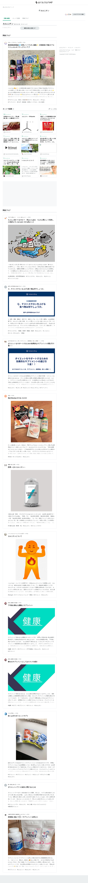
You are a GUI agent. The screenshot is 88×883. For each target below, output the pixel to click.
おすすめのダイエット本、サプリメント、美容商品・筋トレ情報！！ (24, 341)
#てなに (43, 100)
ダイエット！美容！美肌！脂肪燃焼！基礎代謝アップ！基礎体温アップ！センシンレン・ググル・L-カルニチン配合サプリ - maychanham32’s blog (11, 140)
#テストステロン (30, 276)
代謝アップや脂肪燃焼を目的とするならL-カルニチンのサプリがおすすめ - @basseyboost (48, 118)
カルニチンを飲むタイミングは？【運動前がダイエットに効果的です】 (30, 140)
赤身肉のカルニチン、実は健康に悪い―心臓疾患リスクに (11, 117)
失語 (9, 395)
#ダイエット (37, 595)
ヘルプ (72, 50)
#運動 (19, 331)
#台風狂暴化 (11, 276)
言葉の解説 (7, 18)
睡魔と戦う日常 (11, 464)
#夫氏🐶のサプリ (27, 100)
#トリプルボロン (17, 456)
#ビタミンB (19, 387)
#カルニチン (36, 100)
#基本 (32, 331)
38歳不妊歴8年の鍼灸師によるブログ (16, 814)
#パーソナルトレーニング (21, 595)
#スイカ (10, 333)
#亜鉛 (22, 333)
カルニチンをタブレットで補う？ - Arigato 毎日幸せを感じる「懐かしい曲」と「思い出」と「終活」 (11, 162)
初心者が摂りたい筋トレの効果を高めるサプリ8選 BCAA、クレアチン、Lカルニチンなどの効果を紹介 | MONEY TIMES (48, 140)
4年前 (12, 395)
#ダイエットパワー (13, 804)
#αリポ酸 (29, 804)
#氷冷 (19, 100)
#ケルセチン (16, 333)
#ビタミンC (26, 387)
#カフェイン (28, 774)
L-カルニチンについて (28, 160)
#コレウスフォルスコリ (39, 804)
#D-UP (19, 102)
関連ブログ (26, 18)
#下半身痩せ (30, 649)
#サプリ (14, 649)
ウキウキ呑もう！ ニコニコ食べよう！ (17, 217)
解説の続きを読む (29, 28)
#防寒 (17, 525)
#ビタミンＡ (36, 869)
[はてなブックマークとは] (13, 109)
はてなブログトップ (64, 51)
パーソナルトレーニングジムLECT (16, 533)
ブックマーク (7, 114)
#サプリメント (22, 649)
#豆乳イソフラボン (32, 102)
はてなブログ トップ (9, 7)
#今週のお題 (11, 525)
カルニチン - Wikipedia (28, 116)
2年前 (29, 217)
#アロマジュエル (12, 100)
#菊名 (31, 595)
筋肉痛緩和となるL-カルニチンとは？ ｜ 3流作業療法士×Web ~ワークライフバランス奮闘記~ (47, 162)
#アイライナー (12, 102)
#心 (21, 525)
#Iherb (10, 456)
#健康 (9, 649)
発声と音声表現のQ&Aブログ (14, 286)
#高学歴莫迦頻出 (20, 276)
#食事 (24, 331)
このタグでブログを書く (78, 14)
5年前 (20, 659)
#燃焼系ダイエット (13, 806)
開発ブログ (77, 50)
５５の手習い (11, 713)
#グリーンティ (44, 387)
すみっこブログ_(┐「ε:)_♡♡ (14, 42)
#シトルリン (46, 331)
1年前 (24, 42)
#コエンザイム (35, 387)
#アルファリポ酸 (45, 774)
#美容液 (24, 102)
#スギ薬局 (41, 102)
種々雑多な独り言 (12, 784)
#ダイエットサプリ (36, 525)
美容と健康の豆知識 (12, 602)
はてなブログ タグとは (64, 50)
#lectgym (10, 595)
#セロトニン (47, 276)
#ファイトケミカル (13, 278)
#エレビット (20, 869)
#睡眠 (28, 331)
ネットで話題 (16, 18)
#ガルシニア (36, 774)
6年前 (28, 814)
